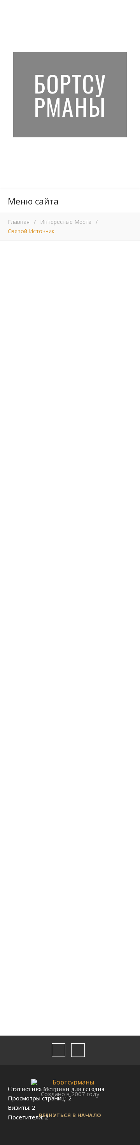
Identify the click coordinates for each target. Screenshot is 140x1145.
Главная (19, 221)
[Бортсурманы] (70, 1082)
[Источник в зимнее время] (70, 655)
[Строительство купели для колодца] (28, 655)
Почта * (19, 942)
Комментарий (27, 799)
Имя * (16, 912)
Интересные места (65, 221)
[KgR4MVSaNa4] (70, 725)
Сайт (14, 971)
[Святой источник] (111, 655)
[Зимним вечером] (28, 725)
